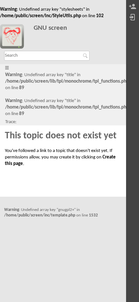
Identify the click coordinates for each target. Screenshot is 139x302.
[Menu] (7, 68)
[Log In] (132, 17)
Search (86, 55)
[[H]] (14, 37)
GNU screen (50, 28)
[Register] (132, 7)
